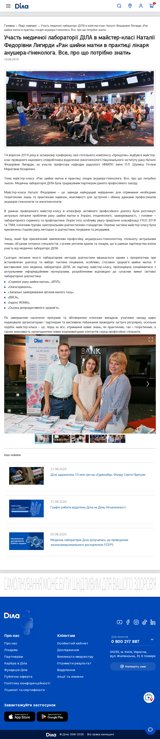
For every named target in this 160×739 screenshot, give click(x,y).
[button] (150, 339)
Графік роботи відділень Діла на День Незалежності (88, 507)
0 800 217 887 (125, 641)
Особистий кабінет (72, 643)
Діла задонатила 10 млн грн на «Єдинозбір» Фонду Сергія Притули (97, 475)
